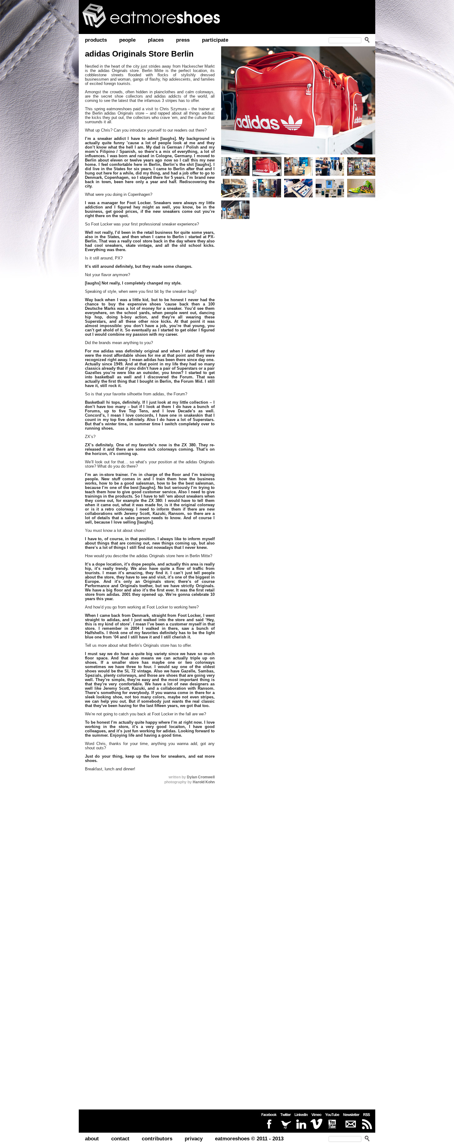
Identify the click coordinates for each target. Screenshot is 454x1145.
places (156, 40)
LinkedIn (301, 1121)
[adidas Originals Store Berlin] (298, 100)
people (127, 40)
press (183, 40)
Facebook (268, 1121)
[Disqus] (148, 867)
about (92, 1139)
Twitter (285, 1121)
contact (120, 1139)
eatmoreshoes (159, 15)
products (96, 40)
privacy (194, 1139)
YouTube (332, 1121)
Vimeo (316, 1121)
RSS (366, 1121)
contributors (157, 1139)
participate (215, 40)
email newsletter (351, 1121)
